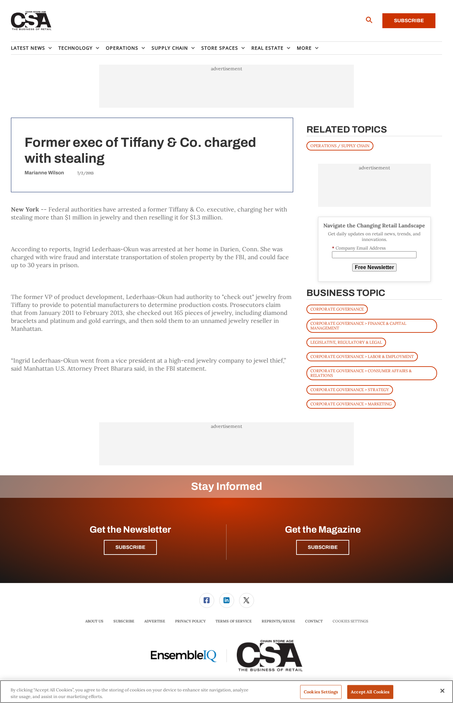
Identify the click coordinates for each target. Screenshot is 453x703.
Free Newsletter (374, 267)
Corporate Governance (337, 309)
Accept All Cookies (370, 692)
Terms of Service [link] (234, 621)
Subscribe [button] (130, 547)
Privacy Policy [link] (190, 621)
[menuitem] (34, 48)
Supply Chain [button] (170, 48)
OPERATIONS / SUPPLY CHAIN (339, 145)
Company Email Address (359, 248)
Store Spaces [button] (219, 48)
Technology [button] (75, 48)
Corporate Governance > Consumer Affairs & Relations (361, 373)
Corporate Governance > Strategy (349, 389)
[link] (206, 600)
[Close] (442, 690)
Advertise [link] (154, 621)
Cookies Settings (350, 621)
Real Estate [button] (267, 48)
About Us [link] (94, 621)
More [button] (304, 48)
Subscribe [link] (123, 621)
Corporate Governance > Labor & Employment (362, 356)
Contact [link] (314, 621)
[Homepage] (31, 21)
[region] (226, 691)
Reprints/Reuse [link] (278, 621)
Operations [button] (122, 48)
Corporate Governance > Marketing (351, 403)
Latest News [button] (28, 48)
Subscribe (409, 20)
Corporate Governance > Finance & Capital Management (358, 325)
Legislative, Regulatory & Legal (346, 342)
